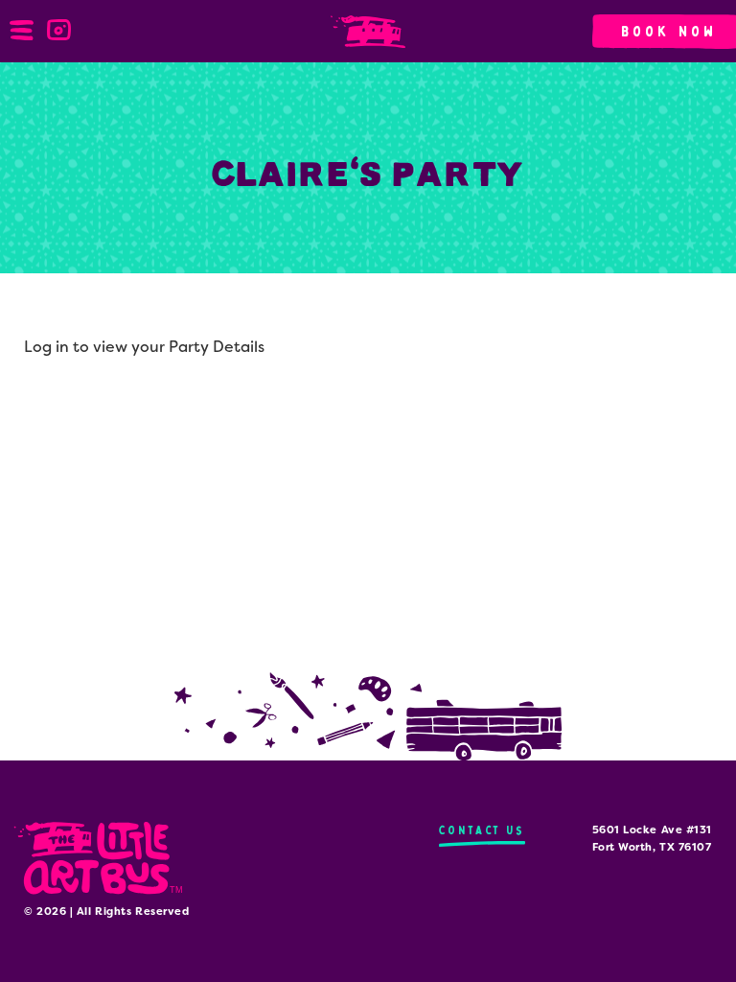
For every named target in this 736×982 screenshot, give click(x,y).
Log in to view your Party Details (144, 347)
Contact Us (482, 830)
